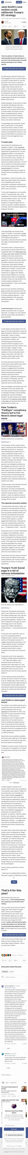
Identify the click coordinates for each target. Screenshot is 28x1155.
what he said (5, 285)
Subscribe (19, 2)
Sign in (24, 2)
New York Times (9, 254)
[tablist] (8, 971)
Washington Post (21, 252)
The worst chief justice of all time (9, 1088)
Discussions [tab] (13, 1082)
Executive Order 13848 (19, 399)
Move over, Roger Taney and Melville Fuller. (8, 1091)
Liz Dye (6, 21)
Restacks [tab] (11, 971)
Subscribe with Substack (15, 1135)
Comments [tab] (5, 971)
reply (2, 331)
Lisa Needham (11, 1094)
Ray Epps (6, 401)
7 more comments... (6, 1075)
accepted (18, 795)
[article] (14, 1091)
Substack (6, 1151)
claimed (3, 153)
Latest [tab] (7, 1082)
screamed (21, 147)
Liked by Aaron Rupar (10, 987)
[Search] (25, 1082)
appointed (4, 711)
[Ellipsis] (26, 986)
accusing (18, 810)
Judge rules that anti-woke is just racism (10, 1101)
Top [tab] (3, 1082)
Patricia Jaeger (8, 986)
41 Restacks (20, 955)
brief (2, 291)
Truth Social (16, 782)
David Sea (7, 1053)
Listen (24, 22)
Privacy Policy (19, 1141)
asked (7, 78)
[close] (23, 1104)
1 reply (8, 1048)
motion (10, 368)
